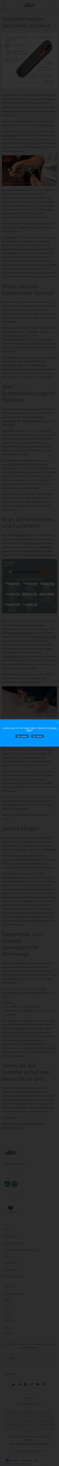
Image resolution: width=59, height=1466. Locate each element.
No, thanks (37, 736)
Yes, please (22, 736)
